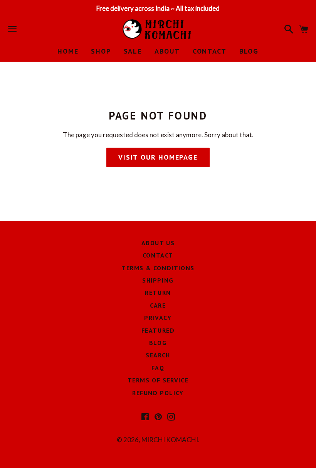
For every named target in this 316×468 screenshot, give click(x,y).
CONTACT (210, 51)
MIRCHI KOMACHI (169, 440)
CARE (158, 305)
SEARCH (158, 355)
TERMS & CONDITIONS (158, 268)
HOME (67, 51)
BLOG (249, 51)
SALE (133, 51)
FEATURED (158, 330)
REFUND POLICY (158, 393)
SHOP (101, 51)
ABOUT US (158, 243)
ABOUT (167, 51)
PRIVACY (157, 318)
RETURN (158, 292)
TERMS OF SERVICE (158, 380)
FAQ (158, 368)
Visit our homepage (157, 157)
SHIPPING (158, 280)
